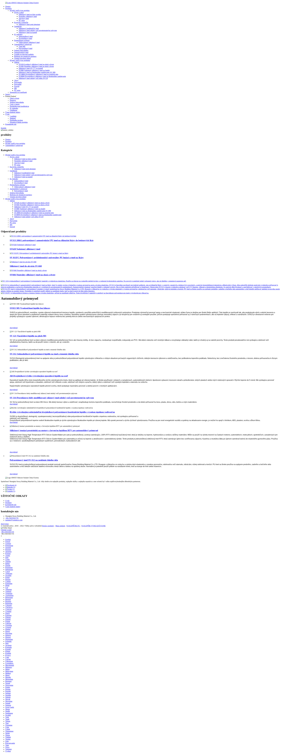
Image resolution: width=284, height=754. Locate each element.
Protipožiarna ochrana (22, 40)
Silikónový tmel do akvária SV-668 (26, 266)
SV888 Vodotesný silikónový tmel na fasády (34, 70)
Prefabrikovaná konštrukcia (19, 106)
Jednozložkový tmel (26, 36)
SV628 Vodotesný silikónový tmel (25, 249)
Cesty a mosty (15, 104)
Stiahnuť (13, 118)
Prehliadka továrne (16, 120)
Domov (8, 6)
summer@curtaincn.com (13, 520)
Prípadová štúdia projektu (19, 122)
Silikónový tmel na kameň (28, 32)
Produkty (8, 8)
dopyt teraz (5, 524)
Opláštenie (18, 26)
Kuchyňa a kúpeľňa (21, 22)
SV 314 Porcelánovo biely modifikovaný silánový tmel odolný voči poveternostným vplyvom (52, 398)
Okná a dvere (14, 98)
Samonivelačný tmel (21, 52)
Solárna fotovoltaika (21, 50)
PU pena (22, 20)
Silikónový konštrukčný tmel (29, 28)
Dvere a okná (19, 12)
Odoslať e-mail (6, 530)
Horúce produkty (48, 526)
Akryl (16, 80)
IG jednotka (14, 108)
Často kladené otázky (12, 112)
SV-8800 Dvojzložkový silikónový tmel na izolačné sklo (38, 74)
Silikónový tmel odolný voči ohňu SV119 (33, 78)
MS (15, 88)
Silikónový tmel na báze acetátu (30, 14)
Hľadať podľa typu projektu (20, 10)
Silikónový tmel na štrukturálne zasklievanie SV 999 (37, 72)
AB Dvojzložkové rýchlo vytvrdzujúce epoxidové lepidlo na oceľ (39, 376)
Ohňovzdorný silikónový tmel (29, 42)
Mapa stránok (60, 526)
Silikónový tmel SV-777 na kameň (31, 68)
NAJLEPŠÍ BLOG (73, 526)
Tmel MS (22, 46)
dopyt (12, 328)
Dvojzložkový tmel (25, 38)
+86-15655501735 (11, 518)
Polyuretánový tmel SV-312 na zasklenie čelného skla (34, 460)
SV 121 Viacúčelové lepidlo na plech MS (28, 336)
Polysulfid (17, 84)
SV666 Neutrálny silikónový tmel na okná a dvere (36, 66)
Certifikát (13, 116)
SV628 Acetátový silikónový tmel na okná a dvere (36, 64)
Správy (7, 94)
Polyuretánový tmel (25, 48)
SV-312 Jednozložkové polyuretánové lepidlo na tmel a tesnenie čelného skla (44, 354)
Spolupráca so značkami (18, 92)
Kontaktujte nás (10, 124)
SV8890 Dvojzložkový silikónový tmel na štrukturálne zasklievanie (42, 76)
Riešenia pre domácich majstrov (25, 56)
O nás (7, 114)
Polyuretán (18, 82)
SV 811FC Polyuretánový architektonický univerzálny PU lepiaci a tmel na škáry (47, 257)
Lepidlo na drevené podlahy (24, 54)
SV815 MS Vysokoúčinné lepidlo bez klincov (30, 308)
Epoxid (16, 86)
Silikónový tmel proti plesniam (29, 24)
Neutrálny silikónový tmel (28, 16)
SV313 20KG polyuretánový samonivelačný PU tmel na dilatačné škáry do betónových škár (52, 240)
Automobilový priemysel (23, 44)
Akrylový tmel (24, 18)
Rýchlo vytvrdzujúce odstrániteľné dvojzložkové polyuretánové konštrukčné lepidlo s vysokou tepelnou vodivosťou (62, 412)
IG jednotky (18, 34)
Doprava (13, 100)
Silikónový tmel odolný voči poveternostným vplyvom (38, 30)
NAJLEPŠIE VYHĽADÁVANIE (93, 526)
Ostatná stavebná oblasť (22, 58)
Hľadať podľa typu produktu (20, 60)
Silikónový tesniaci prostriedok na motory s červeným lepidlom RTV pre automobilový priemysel (54, 430)
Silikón (16, 62)
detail (16, 328)
